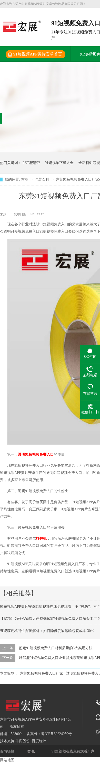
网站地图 (7, 760)
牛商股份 (22, 741)
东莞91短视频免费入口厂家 (41, 673)
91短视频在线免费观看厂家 (74, 751)
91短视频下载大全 (59, 163)
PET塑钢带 (31, 163)
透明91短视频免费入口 (36, 454)
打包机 (41, 538)
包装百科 (42, 179)
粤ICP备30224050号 (56, 734)
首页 (25, 179)
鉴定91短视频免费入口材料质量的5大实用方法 (56, 648)
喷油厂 (33, 751)
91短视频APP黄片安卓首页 (37, 54)
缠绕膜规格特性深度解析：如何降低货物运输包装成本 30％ (47, 631)
